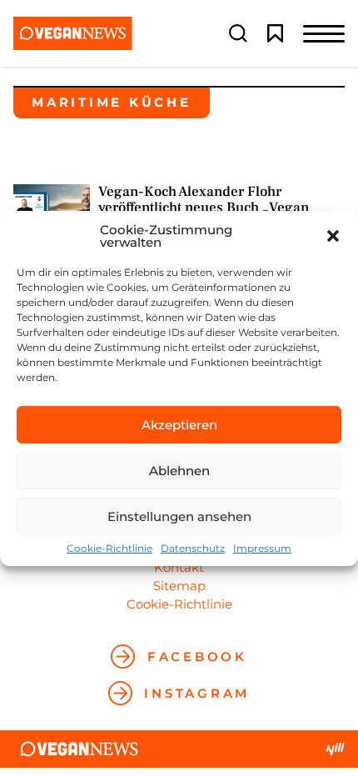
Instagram (197, 693)
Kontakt (179, 567)
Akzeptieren (179, 425)
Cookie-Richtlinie (109, 549)
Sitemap (179, 586)
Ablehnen (179, 471)
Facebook (197, 656)
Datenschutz (193, 549)
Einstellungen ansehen (179, 516)
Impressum (262, 549)
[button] (333, 236)
